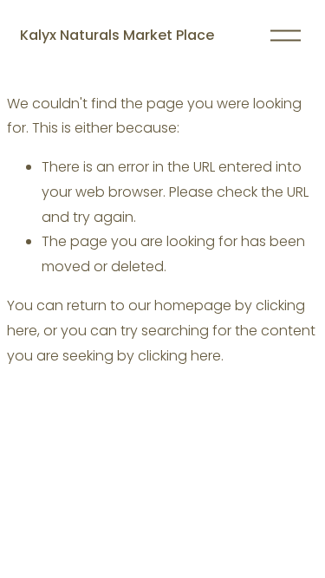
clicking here (179, 356)
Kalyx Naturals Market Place (117, 35)
